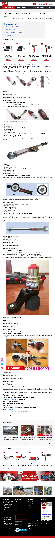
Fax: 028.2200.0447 (7, 515)
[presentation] (3, 47)
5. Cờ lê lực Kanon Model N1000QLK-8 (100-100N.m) (13, 32)
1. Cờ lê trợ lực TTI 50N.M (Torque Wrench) (11, 26)
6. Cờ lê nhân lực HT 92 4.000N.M (9, 34)
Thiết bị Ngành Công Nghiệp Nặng (33, 521)
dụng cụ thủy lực (31, 503)
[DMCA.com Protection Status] (18, 524)
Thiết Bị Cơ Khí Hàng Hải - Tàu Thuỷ (33, 526)
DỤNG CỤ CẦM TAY (31, 518)
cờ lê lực (48, 70)
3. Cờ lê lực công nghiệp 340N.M (9, 29)
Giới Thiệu (17, 501)
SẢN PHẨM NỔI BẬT (31, 501)
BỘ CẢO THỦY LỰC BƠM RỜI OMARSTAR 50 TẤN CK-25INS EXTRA (21, 465)
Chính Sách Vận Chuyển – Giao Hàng (20, 506)
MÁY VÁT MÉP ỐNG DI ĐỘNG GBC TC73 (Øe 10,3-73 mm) (8, 465)
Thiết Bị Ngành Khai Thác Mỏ (33, 523)
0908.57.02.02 (42, 4)
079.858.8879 (50, 4)
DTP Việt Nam (32, 66)
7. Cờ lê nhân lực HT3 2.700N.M (9, 35)
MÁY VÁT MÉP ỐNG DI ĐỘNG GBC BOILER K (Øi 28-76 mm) (34, 57)
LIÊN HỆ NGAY (8, 59)
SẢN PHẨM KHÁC (31, 528)
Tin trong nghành (14, 439)
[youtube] (21, 521)
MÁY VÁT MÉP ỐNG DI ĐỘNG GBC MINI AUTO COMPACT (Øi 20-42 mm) (46, 57)
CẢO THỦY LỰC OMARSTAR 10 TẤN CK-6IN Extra (34, 465)
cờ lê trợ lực (13, 64)
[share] (3, 16)
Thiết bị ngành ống (31, 505)
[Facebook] (16, 521)
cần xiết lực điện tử (45, 389)
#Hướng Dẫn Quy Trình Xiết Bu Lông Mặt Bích (27, 437)
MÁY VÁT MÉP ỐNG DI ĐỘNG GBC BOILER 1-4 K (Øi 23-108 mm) (46, 465)
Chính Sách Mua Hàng (19, 503)
